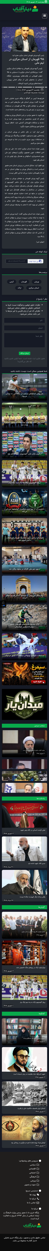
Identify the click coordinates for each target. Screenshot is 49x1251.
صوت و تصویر (30, 1184)
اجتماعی (32, 1172)
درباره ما (33, 1198)
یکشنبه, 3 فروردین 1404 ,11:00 (28, 90)
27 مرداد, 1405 (8, 900)
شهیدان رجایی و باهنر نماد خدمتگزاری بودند (34, 1038)
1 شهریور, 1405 (8, 1005)
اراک (19, 288)
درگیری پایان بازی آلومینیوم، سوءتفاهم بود (25, 453)
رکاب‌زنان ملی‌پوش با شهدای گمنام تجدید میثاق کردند (24, 596)
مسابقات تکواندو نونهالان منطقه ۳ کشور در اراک (24, 655)
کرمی (12, 281)
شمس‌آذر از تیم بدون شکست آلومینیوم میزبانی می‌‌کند (25, 510)
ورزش (36, 281)
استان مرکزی (34, 288)
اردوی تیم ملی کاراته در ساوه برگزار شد (24, 569)
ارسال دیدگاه (24, 353)
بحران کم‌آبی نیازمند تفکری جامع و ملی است (34, 750)
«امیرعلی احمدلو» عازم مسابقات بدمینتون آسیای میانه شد (24, 424)
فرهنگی (33, 1176)
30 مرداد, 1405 (8, 867)
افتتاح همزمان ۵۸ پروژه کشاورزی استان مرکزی (33, 932)
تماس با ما (31, 1202)
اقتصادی (32, 1168)
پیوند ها (33, 1194)
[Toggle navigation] (44, 16)
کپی (34, 261)
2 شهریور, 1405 (8, 833)
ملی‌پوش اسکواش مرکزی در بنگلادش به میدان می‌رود (24, 395)
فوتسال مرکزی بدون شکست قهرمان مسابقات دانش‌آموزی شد (24, 539)
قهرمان (24, 281)
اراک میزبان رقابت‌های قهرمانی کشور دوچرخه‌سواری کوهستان (24, 625)
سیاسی (33, 1164)
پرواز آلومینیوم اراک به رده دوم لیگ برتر (25, 482)
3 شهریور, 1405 (41, 754)
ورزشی (33, 1180)
